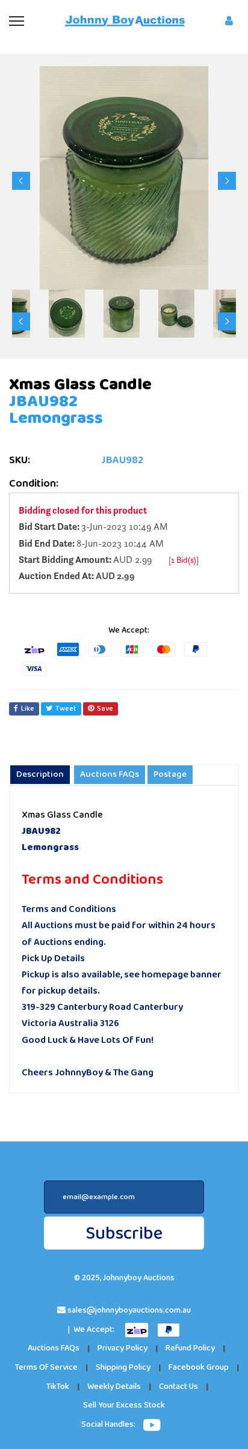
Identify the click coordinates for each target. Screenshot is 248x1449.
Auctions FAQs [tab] (109, 774)
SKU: (19, 460)
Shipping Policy (123, 1367)
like (27, 708)
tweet (65, 708)
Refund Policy (190, 1348)
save (105, 708)
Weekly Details (114, 1386)
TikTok (57, 1386)
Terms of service (46, 1367)
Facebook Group (199, 1367)
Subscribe (124, 1234)
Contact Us (178, 1386)
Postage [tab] (170, 774)
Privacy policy (122, 1348)
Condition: (33, 484)
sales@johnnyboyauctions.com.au (129, 1310)
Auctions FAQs (53, 1348)
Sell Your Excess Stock (124, 1405)
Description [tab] (40, 774)
